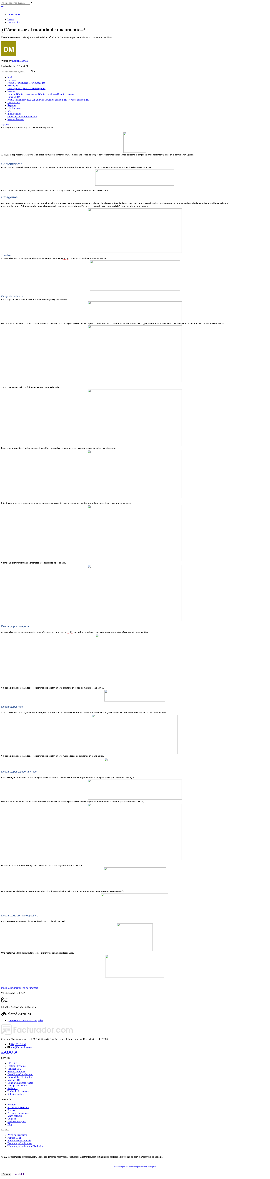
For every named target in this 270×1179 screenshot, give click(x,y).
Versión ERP (14, 1080)
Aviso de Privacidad (17, 1135)
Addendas (13, 1088)
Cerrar (5, 1174)
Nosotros (12, 1104)
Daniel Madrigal (20, 60)
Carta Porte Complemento (20, 1074)
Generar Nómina (16, 94)
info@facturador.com (21, 1047)
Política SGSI (14, 1137)
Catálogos (52, 94)
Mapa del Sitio (15, 1116)
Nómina (11, 91)
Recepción (13, 85)
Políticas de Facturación (19, 1140)
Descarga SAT (15, 88)
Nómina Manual (16, 119)
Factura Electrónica (17, 1066)
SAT (10, 111)
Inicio (10, 77)
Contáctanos (14, 14)
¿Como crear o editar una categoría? (25, 1020)
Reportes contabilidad (78, 99)
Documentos (14, 22)
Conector (12, 116)
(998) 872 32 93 (18, 1044)
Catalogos (40, 82)
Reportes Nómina (66, 94)
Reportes (12, 105)
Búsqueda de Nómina (35, 94)
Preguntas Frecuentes (18, 1113)
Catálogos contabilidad (56, 99)
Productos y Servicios (18, 1107)
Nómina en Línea (16, 1071)
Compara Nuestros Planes (20, 1082)
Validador (32, 116)
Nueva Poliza (14, 99)
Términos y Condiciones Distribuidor (26, 1146)
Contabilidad (14, 97)
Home (11, 19)
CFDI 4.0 (12, 1063)
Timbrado (22, 116)
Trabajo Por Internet (17, 1085)
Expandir (16, 1174)
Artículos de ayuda (17, 1121)
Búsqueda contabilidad (32, 99)
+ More (5, 124)
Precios (11, 1110)
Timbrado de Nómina (18, 1091)
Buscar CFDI (28, 82)
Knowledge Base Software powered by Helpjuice (135, 1166)
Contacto (12, 1118)
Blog (10, 1124)
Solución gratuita (16, 1094)
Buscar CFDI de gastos (33, 88)
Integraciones (14, 113)
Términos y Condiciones (20, 1143)
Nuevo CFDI (14, 82)
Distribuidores (14, 108)
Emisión (12, 80)
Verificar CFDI (15, 1068)
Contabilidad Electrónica (20, 1077)
